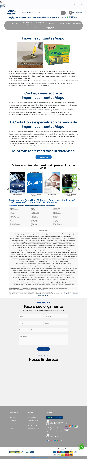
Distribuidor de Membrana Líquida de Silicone (63, 243)
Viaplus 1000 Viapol (69, 284)
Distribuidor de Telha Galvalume (51, 258)
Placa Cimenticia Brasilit (57, 272)
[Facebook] (48, 440)
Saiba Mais (43, 157)
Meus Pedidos (76, 4)
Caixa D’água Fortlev (21, 236)
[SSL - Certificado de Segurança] (77, 426)
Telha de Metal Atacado (52, 277)
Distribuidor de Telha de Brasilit (35, 254)
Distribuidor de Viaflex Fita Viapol (63, 265)
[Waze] (61, 440)
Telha (57, 274)
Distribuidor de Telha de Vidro (40, 256)
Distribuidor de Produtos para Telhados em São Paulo (59, 249)
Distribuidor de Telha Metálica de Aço (27, 259)
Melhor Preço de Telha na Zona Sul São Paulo (23, 270)
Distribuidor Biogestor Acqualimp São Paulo (20, 238)
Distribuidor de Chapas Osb (38, 240)
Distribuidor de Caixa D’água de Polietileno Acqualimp (64, 238)
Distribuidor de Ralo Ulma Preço (17, 250)
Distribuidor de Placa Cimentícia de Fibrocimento (58, 247)
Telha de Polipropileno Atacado (66, 277)
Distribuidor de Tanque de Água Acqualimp (36, 252)
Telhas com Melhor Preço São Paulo (44, 281)
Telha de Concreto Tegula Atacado (21, 277)
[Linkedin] (54, 440)
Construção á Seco (50, 27)
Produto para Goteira (20, 274)
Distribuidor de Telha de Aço (54, 252)
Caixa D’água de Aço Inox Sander (53, 234)
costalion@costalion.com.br (54, 436)
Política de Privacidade (34, 429)
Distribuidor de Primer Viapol (38, 249)
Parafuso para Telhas (34, 272)
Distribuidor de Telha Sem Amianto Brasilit (26, 263)
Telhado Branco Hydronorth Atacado (27, 279)
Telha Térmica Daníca (18, 284)
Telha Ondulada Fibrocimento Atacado (26, 281)
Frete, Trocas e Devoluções (35, 426)
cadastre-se (2, 7)
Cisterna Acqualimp (66, 236)
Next (79, 188)
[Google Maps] (58, 440)
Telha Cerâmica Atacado (35, 275)
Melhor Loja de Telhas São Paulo (69, 268)
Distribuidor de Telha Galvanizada (67, 258)
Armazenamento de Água (27, 23)
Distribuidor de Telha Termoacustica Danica (44, 265)
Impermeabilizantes (64, 23)
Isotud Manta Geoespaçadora (61, 266)
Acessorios (15, 23)
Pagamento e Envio (33, 420)
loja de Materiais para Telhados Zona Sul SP (20, 268)
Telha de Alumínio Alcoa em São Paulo (63, 275)
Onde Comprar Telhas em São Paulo (43, 270)
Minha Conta (82, 4)
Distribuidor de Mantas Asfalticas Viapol (22, 243)
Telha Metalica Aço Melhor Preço (60, 279)
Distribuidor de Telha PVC (45, 261)
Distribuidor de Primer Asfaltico (23, 249)
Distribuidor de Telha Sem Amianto (60, 261)
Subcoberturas (76, 23)
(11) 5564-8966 (27, 13)
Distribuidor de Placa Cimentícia (38, 247)
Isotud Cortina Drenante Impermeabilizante (43, 266)
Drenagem (52, 23)
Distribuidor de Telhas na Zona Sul (63, 263)
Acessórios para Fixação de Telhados (21, 233)
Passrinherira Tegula (45, 272)
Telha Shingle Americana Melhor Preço (40, 282)
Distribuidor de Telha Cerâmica (51, 254)
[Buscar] (63, 13)
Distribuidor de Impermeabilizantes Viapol (26, 242)
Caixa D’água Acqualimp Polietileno (20, 234)
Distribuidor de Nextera (16, 245)
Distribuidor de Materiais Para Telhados (42, 243)
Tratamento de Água (39, 23)
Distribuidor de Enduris (52, 240)
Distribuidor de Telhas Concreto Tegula (68, 254)
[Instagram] (51, 440)
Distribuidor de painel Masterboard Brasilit (66, 245)
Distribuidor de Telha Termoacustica (24, 265)
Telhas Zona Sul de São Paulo (68, 282)
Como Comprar (32, 417)
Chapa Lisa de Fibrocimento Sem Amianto (50, 236)
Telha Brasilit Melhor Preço (22, 275)
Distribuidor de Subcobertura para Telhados (50, 250)
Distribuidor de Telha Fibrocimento (34, 258)
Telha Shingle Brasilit (56, 282)
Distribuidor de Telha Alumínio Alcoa (18, 254)
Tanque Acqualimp (49, 274)
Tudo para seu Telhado (44, 284)
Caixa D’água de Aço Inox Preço (37, 234)
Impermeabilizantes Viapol (25, 266)
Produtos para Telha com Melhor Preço (35, 274)
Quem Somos (13, 417)
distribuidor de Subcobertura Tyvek (69, 250)
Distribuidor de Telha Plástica (44, 259)
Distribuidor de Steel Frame (32, 250)
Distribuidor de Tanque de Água (18, 252)
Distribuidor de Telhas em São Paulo (45, 263)
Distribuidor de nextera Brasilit (30, 245)
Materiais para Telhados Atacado (53, 268)
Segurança (31, 423)
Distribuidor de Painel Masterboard (47, 245)
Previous (8, 188)
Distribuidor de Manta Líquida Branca (62, 242)
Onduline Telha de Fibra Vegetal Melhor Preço (63, 270)
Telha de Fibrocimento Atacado (38, 277)
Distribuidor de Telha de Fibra (18, 258)
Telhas (37, 28)
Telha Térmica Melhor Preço (31, 284)
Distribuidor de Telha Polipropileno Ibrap (28, 261)
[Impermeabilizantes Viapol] (30, 55)
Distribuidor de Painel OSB (23, 247)
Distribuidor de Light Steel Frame (44, 242)
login (1, 5)
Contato (12, 429)
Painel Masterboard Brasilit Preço (19, 272)
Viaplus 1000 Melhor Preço (57, 284)
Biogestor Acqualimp (50, 233)
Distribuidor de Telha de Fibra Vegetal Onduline (21, 256)
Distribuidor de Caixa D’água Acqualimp (41, 238)
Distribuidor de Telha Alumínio (69, 252)
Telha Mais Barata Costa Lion (44, 279)
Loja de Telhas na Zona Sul (38, 268)
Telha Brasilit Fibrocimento (66, 274)
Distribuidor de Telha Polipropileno (60, 259)
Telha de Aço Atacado (47, 275)
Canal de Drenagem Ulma (33, 236)
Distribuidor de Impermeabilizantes (67, 240)
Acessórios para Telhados (37, 233)
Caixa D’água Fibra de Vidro (69, 234)
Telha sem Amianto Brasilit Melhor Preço (21, 282)
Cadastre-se (13, 423)
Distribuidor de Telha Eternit (70, 256)
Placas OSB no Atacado (69, 272)
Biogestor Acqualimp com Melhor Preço (65, 233)
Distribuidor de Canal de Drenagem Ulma (21, 240)
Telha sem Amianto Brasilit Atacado (62, 281)
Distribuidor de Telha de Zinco (55, 256)
